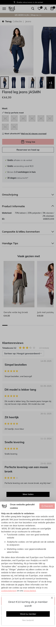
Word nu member (28, 614)
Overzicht (48, 506)
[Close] (52, 598)
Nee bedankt (28, 620)
